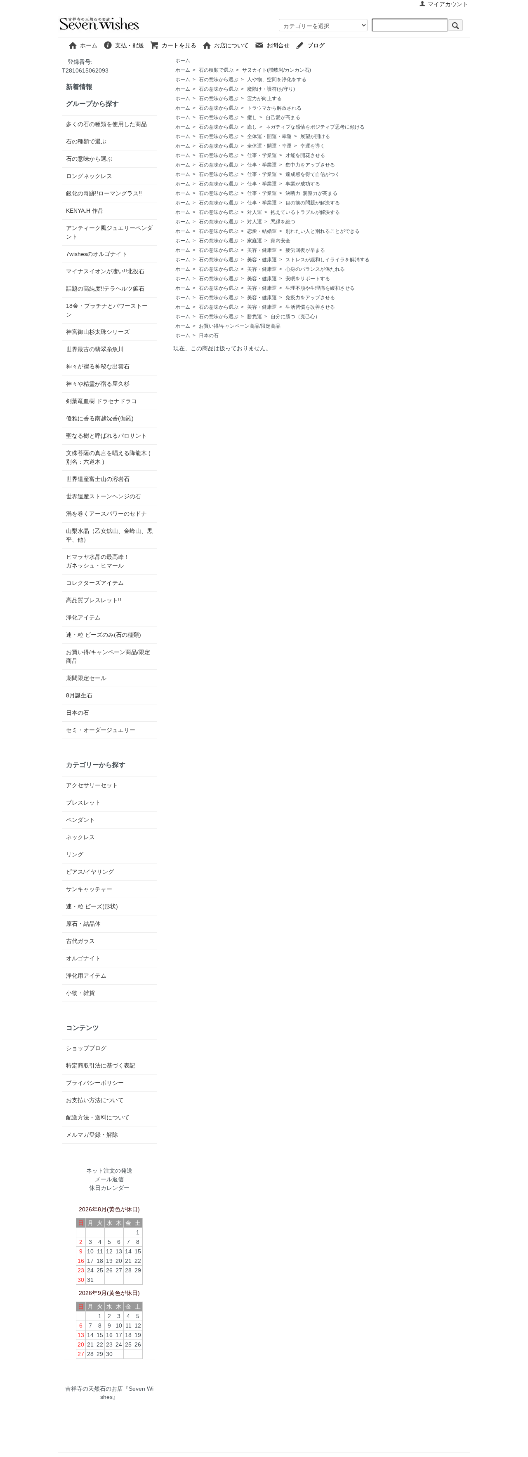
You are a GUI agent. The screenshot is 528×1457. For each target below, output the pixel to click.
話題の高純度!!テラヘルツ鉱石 (105, 288)
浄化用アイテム (86, 975)
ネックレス (80, 837)
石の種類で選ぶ (216, 70)
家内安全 (280, 241)
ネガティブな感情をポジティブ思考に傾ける (315, 127)
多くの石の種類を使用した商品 (106, 124)
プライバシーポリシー (95, 1082)
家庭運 (254, 241)
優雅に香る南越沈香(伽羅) (100, 418)
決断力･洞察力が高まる (311, 193)
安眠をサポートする (307, 279)
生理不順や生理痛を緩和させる (320, 288)
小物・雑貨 (80, 993)
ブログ (336, 45)
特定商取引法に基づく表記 (100, 1065)
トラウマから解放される (274, 108)
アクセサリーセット (92, 785)
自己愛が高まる (283, 117)
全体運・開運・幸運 (269, 136)
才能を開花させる (305, 155)
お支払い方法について (95, 1100)
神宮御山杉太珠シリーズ (98, 331)
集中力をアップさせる (310, 165)
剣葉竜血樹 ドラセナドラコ (101, 401)
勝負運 (254, 316)
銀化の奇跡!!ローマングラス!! (104, 193)
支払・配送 (132, 45)
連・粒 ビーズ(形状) (92, 906)
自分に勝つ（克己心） (295, 316)
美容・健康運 (262, 250)
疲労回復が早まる (305, 250)
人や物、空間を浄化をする (276, 79)
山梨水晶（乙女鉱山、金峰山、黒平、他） (109, 535)
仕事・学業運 (262, 155)
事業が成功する (302, 184)
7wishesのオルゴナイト (96, 254)
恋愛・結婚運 (262, 231)
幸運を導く (312, 146)
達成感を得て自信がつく (312, 174)
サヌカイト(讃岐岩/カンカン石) (276, 70)
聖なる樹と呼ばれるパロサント (106, 435)
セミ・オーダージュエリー (100, 730)
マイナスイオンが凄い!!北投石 (105, 271)
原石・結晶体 (83, 923)
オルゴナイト (83, 958)
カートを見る (182, 45)
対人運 (254, 212)
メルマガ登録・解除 (92, 1134)
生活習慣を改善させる (310, 307)
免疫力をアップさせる (310, 297)
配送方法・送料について (98, 1117)
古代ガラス (80, 941)
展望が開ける (315, 136)
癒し (252, 117)
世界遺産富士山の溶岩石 (98, 479)
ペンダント (80, 819)
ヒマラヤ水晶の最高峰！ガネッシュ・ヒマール (98, 561)
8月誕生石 (79, 695)
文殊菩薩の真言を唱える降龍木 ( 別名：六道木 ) (108, 457)
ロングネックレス (89, 176)
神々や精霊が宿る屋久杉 (98, 383)
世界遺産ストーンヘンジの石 (103, 496)
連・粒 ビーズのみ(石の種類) (103, 634)
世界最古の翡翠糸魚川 (95, 349)
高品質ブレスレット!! (93, 600)
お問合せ (280, 45)
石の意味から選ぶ (218, 79)
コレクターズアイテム (95, 583)
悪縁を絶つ (283, 222)
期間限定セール (86, 678)
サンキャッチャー (89, 889)
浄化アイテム (83, 617)
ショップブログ (86, 1048)
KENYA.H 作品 (85, 210)
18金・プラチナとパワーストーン (107, 310)
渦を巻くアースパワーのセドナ (106, 513)
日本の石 (209, 335)
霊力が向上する (264, 98)
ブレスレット (83, 802)
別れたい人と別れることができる (322, 231)
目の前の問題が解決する (312, 203)
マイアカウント (448, 4)
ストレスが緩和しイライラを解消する (327, 260)
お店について (234, 45)
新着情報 (79, 86)
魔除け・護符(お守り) (271, 89)
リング (74, 854)
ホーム (91, 45)
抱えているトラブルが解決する (305, 212)
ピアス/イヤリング (90, 871)
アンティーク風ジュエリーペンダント (109, 232)
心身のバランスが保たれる (315, 269)
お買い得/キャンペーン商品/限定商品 (239, 326)
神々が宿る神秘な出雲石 (98, 366)
